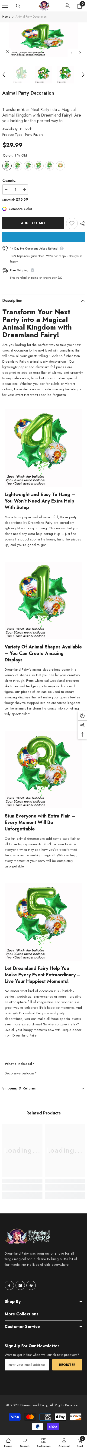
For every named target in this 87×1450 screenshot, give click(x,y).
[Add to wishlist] (72, 223)
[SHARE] (81, 223)
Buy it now (43, 237)
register (67, 1364)
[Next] (80, 53)
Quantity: (9, 180)
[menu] (5, 6)
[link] (22, 1187)
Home (6, 16)
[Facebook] (9, 1285)
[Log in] (67, 5)
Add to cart (33, 222)
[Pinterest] (31, 1285)
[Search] (18, 6)
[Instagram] (20, 1285)
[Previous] (72, 53)
